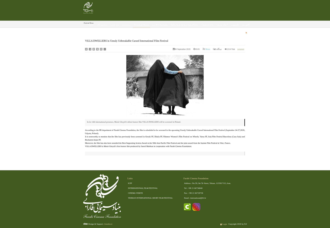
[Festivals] (88, 7)
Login (224, 224)
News (207, 49)
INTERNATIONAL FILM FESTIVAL (143, 188)
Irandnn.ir (108, 224)
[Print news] (86, 49)
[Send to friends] (90, 49)
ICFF (130, 183)
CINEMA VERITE (135, 193)
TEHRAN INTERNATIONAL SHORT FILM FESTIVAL (150, 198)
